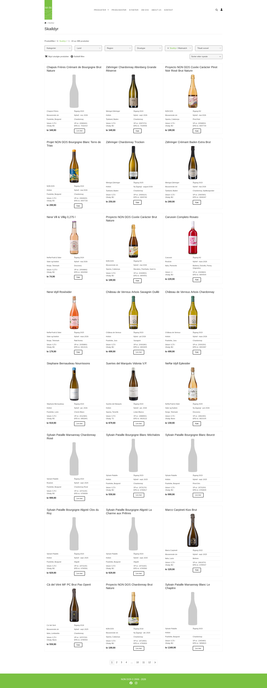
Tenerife (115, 412)
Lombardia (55, 633)
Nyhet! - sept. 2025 (81, 483)
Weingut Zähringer (113, 111)
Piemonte (173, 266)
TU (113, 419)
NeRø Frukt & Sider (54, 258)
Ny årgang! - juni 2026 (201, 408)
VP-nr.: (76, 123)
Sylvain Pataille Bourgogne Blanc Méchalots (133, 434)
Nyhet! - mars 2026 (200, 262)
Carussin (168, 258)
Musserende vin (53, 115)
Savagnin (137, 341)
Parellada (145, 269)
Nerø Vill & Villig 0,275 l (61, 217)
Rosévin (168, 262)
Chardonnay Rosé (81, 487)
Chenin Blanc (79, 412)
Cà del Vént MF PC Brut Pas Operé (69, 584)
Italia (167, 266)
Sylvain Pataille (52, 479)
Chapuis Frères (52, 111)
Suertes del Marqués (114, 404)
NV (200, 111)
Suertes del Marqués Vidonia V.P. (126, 363)
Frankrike (50, 119)
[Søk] (217, 10)
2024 (141, 111)
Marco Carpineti (171, 550)
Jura (115, 341)
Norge (49, 266)
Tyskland (109, 119)
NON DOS (169, 111)
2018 (82, 625)
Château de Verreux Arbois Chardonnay (189, 291)
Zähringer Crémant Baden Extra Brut (188, 142)
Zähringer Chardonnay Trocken (125, 142)
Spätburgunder (208, 191)
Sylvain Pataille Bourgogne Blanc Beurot (190, 434)
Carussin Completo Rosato (181, 217)
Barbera (196, 266)
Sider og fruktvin (53, 262)
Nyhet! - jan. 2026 (80, 408)
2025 (141, 183)
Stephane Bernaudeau (55, 404)
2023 (82, 111)
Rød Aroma (78, 341)
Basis (173, 419)
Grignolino (197, 268)
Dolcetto (203, 266)
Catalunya (175, 119)
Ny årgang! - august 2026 (143, 187)
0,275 (54, 270)
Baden (115, 119)
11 (143, 662)
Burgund (58, 119)
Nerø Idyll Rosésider (59, 291)
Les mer (79, 131)
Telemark (55, 266)
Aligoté (76, 562)
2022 (201, 550)
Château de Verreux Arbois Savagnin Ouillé (132, 291)
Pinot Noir (196, 119)
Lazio (172, 558)
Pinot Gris (196, 483)
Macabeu (137, 269)
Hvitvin (108, 115)
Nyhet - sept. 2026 (140, 115)
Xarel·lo (153, 269)
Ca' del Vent (51, 625)
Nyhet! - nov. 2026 (81, 115)
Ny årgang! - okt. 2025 (142, 633)
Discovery (78, 266)
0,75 (54, 123)
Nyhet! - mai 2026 (199, 115)
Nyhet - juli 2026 (140, 337)
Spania (168, 119)
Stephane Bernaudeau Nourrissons (68, 363)
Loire (57, 412)
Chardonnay (79, 119)
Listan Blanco (139, 412)
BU (53, 126)
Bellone (196, 558)
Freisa (209, 266)
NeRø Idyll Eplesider (177, 363)
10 (137, 662)
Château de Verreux (113, 333)
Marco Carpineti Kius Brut (181, 509)
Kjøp (137, 131)
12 (149, 662)
